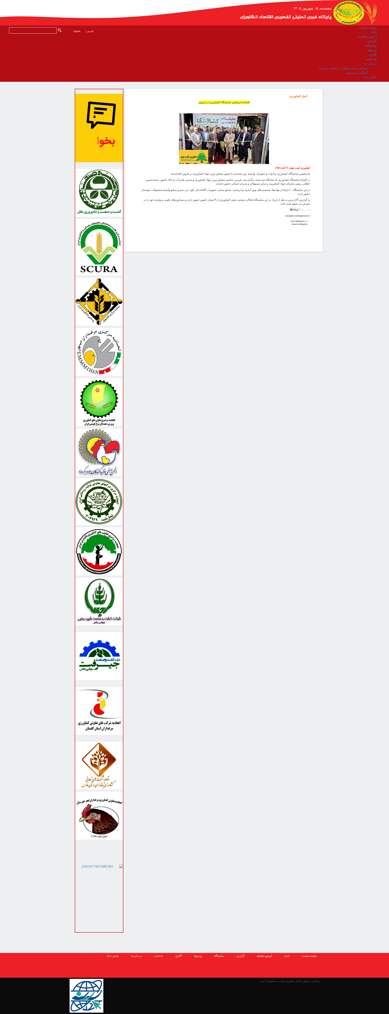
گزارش (240, 955)
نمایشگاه (219, 955)
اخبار (286, 955)
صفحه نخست (309, 955)
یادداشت (158, 955)
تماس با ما (113, 955)
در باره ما (136, 955)
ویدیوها (198, 955)
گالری (178, 955)
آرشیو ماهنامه (264, 955)
